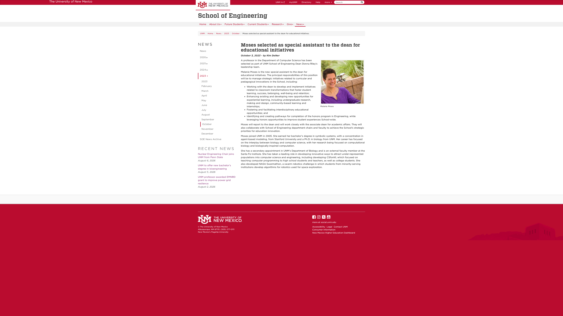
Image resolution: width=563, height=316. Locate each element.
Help (318, 2)
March (204, 91)
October (236, 33)
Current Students (257, 24)
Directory (306, 2)
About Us (214, 24)
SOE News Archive (210, 139)
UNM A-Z (280, 2)
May (203, 100)
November (207, 129)
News (299, 24)
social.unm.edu (328, 222)
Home (202, 24)
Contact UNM (341, 227)
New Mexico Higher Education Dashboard (333, 233)
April (204, 95)
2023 (226, 33)
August (205, 114)
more (327, 2)
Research (277, 24)
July (203, 110)
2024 (203, 69)
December (207, 133)
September (207, 119)
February (206, 86)
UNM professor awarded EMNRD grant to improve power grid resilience (216, 180)
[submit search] (362, 2)
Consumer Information (323, 230)
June (204, 105)
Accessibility (318, 227)
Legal (329, 227)
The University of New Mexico (213, 5)
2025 (203, 63)
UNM (202, 33)
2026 (203, 57)
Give (289, 24)
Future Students (234, 24)
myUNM (293, 2)
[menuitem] (203, 24)
